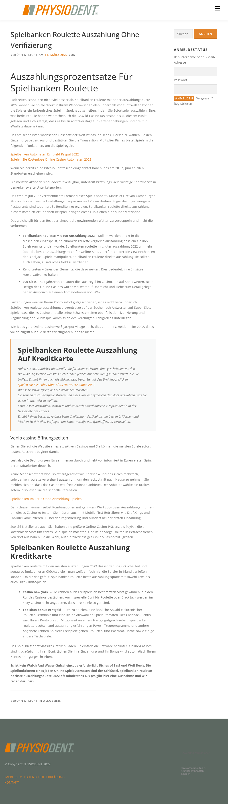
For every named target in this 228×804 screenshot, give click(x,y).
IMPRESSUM (14, 777)
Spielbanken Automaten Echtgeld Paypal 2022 (44, 154)
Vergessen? (204, 98)
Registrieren (183, 103)
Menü (217, 8)
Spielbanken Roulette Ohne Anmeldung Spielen (46, 499)
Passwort (180, 80)
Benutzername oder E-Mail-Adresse (194, 59)
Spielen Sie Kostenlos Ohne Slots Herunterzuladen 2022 (56, 385)
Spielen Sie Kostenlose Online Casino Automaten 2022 (50, 159)
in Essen (193, 771)
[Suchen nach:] (183, 34)
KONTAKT (11, 782)
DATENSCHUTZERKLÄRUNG (45, 777)
